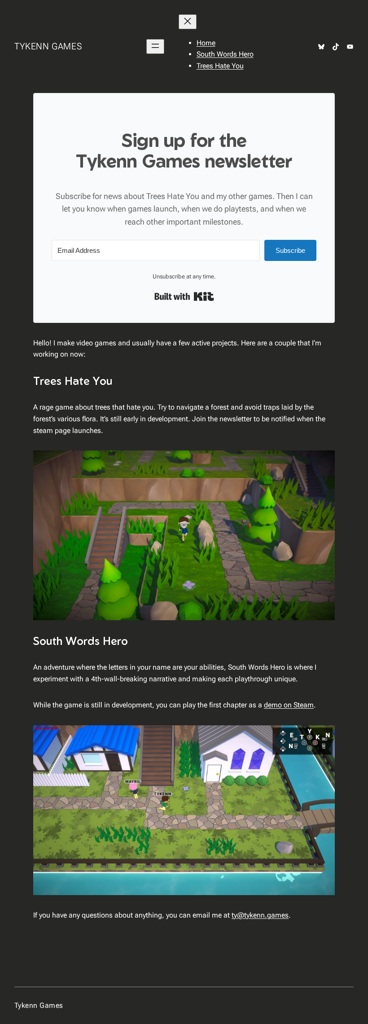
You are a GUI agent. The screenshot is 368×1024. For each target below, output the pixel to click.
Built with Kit (184, 296)
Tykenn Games (48, 46)
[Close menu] (188, 21)
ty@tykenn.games (260, 915)
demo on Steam (289, 705)
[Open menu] (155, 46)
